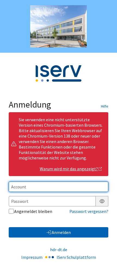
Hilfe (104, 106)
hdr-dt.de (58, 249)
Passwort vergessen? (88, 211)
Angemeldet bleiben (33, 211)
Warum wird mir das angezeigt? (69, 168)
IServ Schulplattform (76, 257)
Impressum (31, 257)
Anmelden (61, 232)
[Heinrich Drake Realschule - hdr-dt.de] (58, 26)
